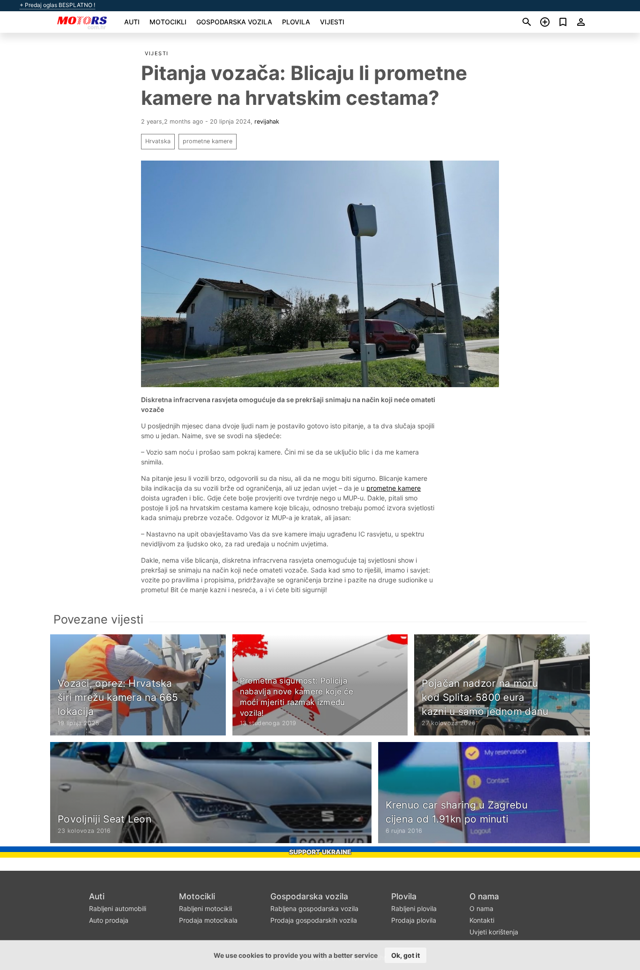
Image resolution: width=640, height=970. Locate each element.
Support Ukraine (320, 852)
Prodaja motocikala (208, 920)
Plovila (296, 22)
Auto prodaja (108, 920)
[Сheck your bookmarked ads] (563, 22)
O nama (484, 896)
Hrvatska (158, 141)
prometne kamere (207, 141)
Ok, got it (405, 955)
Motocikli (167, 22)
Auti (132, 22)
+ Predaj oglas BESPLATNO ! (57, 5)
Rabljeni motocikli (205, 908)
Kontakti (481, 920)
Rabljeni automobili (117, 908)
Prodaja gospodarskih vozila (313, 920)
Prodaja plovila (413, 920)
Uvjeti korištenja (493, 932)
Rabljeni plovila (414, 908)
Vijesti (332, 22)
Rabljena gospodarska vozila (314, 908)
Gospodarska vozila (234, 22)
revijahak (266, 121)
